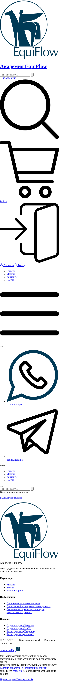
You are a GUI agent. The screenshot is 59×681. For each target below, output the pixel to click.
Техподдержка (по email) (20, 634)
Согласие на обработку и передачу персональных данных (26, 611)
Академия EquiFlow (23, 66)
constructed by (8, 650)
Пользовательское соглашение (23, 603)
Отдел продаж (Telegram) (20, 625)
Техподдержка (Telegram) (21, 631)
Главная (11, 271)
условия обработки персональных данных (23, 667)
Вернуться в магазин (11, 497)
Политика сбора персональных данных (28, 606)
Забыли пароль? (15, 590)
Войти (10, 279)
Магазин (11, 274)
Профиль (8, 265)
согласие (17, 670)
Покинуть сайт (24, 679)
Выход (21, 265)
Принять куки (8, 679)
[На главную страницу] (29, 58)
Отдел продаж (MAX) (19, 628)
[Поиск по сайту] (32, 74)
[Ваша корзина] (29, 198)
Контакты (12, 277)
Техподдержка (8, 77)
